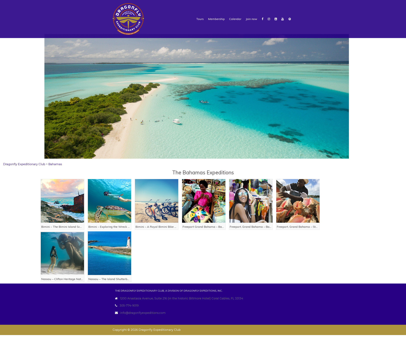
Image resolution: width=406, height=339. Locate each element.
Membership (216, 19)
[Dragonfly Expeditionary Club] (128, 19)
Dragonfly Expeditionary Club (160, 330)
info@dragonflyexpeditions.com (143, 313)
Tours (200, 19)
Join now (251, 19)
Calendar (235, 19)
